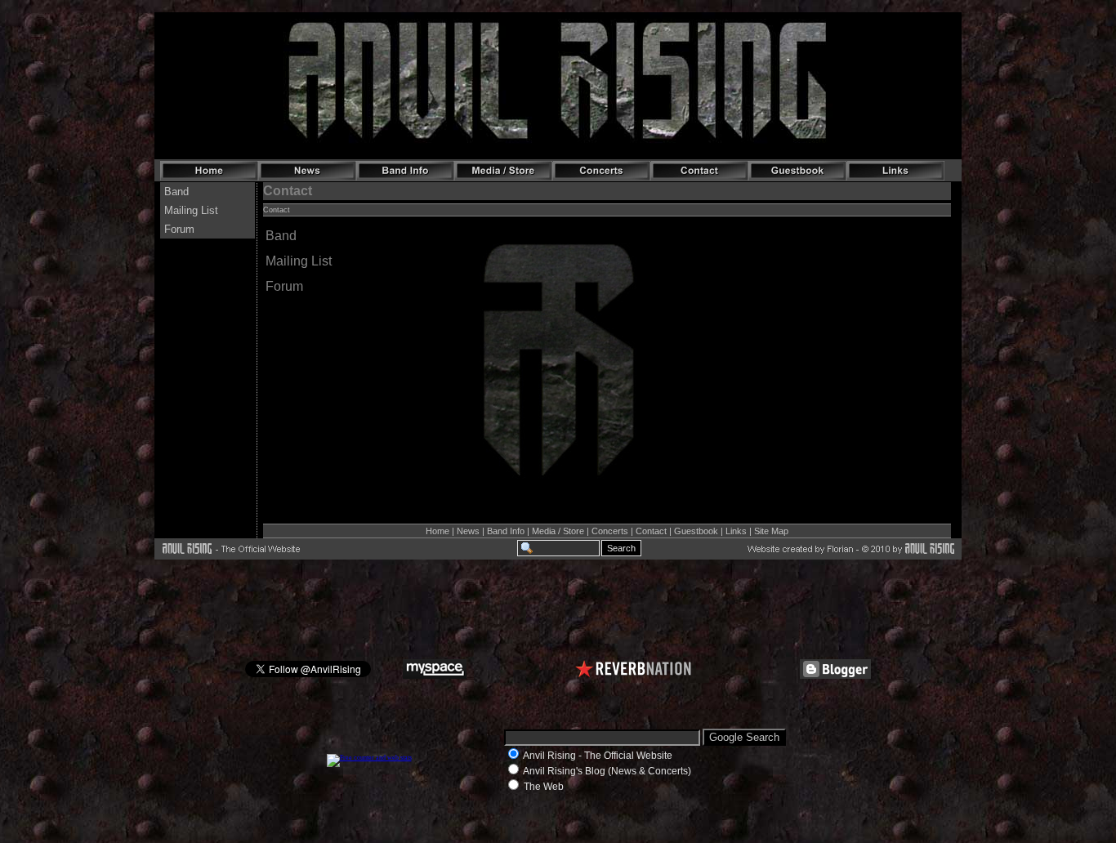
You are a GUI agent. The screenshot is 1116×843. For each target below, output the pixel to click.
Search (621, 548)
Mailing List (299, 261)
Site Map (771, 531)
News (468, 531)
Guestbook (696, 531)
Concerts (609, 531)
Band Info (506, 531)
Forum (284, 286)
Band (281, 236)
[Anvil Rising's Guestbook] (797, 171)
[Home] (209, 171)
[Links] (895, 171)
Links (736, 531)
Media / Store (558, 531)
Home (437, 531)
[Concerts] (601, 171)
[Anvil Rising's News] (307, 171)
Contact (651, 531)
